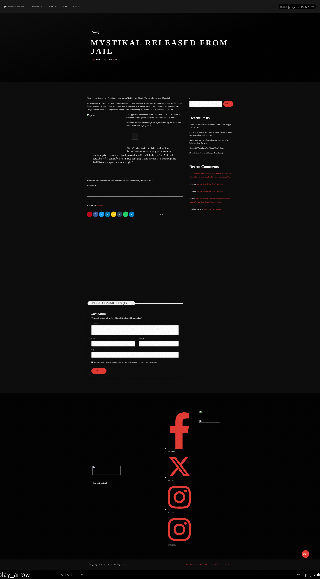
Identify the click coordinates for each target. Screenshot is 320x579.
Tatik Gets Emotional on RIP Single (215, 287)
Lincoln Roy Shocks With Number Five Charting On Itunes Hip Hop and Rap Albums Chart (158, 272)
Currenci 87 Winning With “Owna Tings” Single (207, 148)
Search (191, 99)
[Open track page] (75, 574)
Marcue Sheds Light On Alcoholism (209, 184)
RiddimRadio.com (197, 174)
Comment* (95, 323)
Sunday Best (199, 238)
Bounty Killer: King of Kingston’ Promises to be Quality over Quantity (214, 274)
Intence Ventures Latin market (213, 299)
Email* (141, 339)
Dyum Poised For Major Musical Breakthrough (206, 153)
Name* (93, 339)
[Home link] (14, 6)
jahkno (100, 205)
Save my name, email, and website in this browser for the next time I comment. (126, 362)
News (95, 33)
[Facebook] (228, 565)
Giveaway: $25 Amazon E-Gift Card (216, 312)
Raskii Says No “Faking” (213, 209)
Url (92, 350)
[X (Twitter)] (225, 565)
